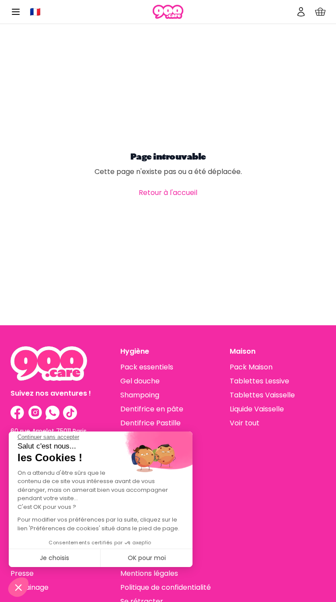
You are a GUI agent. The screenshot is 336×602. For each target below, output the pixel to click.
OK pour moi (147, 557)
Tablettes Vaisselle (262, 395)
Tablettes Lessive (259, 381)
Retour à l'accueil (168, 193)
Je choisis (54, 557)
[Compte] (301, 12)
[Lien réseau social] (17, 413)
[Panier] (320, 12)
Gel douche (140, 381)
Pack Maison (251, 367)
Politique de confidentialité (165, 587)
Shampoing (139, 395)
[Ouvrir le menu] (15, 12)
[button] (18, 587)
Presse (22, 573)
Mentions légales (149, 573)
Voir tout (244, 423)
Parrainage (29, 587)
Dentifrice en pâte (151, 409)
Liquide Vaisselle (257, 409)
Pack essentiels (146, 367)
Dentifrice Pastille (150, 423)
